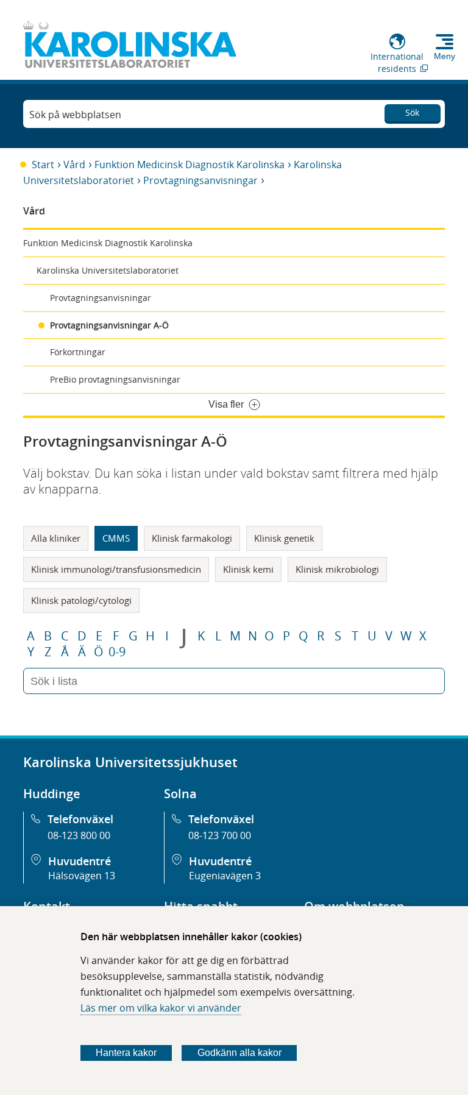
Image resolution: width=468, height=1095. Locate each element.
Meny (444, 56)
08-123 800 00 (79, 835)
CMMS (116, 538)
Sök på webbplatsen (75, 114)
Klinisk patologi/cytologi (81, 600)
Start (43, 164)
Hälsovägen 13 (81, 875)
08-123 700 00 (219, 835)
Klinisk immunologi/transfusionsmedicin (116, 569)
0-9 (117, 652)
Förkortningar (77, 352)
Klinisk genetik (284, 538)
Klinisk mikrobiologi (337, 569)
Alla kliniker (55, 538)
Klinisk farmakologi (192, 538)
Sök (412, 112)
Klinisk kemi (248, 569)
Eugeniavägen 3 (225, 875)
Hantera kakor (126, 1052)
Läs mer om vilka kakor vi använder (160, 1008)
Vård (74, 164)
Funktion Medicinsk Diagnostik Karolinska (189, 164)
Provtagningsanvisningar (200, 180)
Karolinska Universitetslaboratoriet (108, 270)
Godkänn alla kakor (239, 1052)
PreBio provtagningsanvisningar (115, 379)
